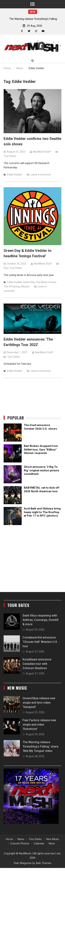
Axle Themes (43, 863)
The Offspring (12, 286)
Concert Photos (19, 843)
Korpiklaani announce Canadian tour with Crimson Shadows (37, 664)
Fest (6, 268)
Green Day (29, 282)
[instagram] (36, 31)
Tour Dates (10, 156)
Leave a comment (40, 174)
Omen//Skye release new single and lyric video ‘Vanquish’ (39, 703)
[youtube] (43, 31)
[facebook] (22, 31)
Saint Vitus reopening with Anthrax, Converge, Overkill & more (40, 620)
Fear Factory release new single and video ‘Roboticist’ (39, 724)
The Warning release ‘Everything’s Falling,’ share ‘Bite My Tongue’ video (40, 746)
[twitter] (29, 31)
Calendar (39, 843)
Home (9, 839)
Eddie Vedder (14, 174)
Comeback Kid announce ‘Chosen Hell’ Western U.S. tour (40, 642)
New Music (52, 839)
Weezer (25, 286)
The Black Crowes (46, 282)
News (21, 839)
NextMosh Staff (42, 151)
